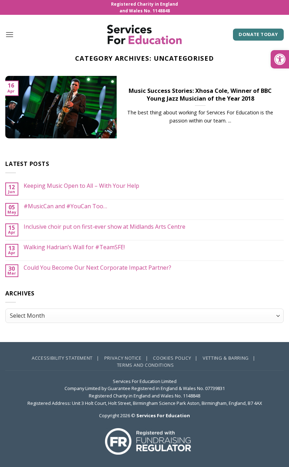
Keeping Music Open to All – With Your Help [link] (81, 185)
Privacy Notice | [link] (126, 358)
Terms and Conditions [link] (145, 365)
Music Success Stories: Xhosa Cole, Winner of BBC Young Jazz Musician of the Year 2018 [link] (200, 94)
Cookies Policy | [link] (175, 358)
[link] (280, 59)
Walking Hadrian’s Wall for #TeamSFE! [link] (74, 247)
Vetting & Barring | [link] (229, 358)
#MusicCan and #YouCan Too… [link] (65, 206)
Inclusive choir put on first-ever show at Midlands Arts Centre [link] (104, 226)
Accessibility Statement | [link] (65, 358)
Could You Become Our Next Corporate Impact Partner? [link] (97, 267)
